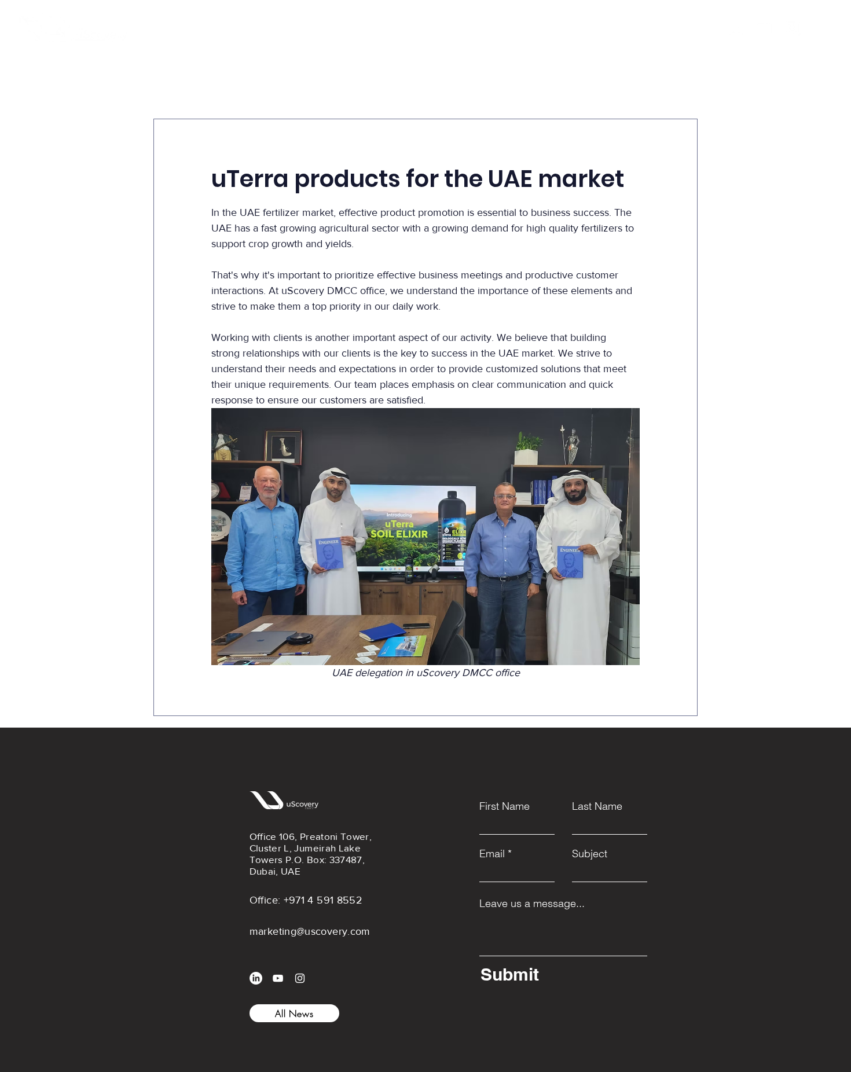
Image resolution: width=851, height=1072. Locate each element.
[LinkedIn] (734, 27)
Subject (589, 854)
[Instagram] (792, 27)
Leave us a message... (532, 903)
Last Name (597, 806)
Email (492, 854)
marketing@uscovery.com (310, 931)
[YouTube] (763, 27)
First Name (504, 806)
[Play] (638, 28)
